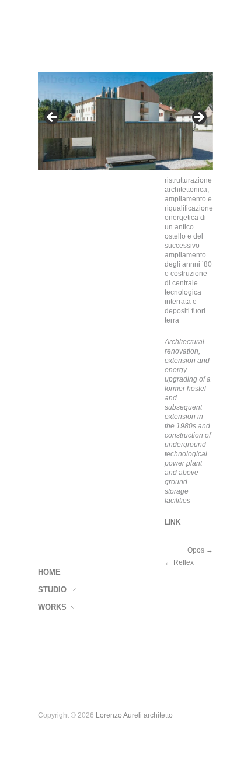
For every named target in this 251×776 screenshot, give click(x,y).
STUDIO (52, 590)
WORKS (52, 607)
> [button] (198, 118)
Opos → (200, 550)
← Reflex (179, 562)
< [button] (52, 118)
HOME (49, 572)
